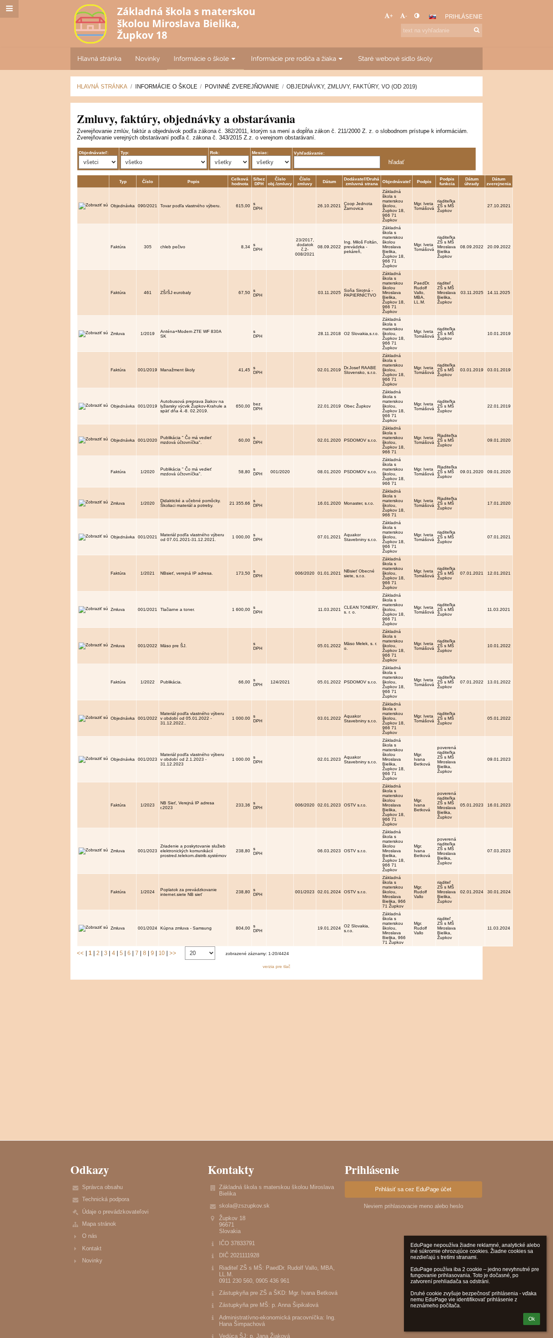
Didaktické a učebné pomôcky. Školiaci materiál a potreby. (190, 503)
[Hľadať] (477, 30)
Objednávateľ (396, 181)
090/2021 (147, 205)
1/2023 (147, 805)
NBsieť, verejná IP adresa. (186, 573)
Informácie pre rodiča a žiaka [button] (293, 58)
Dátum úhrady (471, 181)
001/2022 (147, 645)
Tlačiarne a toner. (177, 609)
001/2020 (147, 440)
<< (80, 953)
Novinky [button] (147, 58)
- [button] (406, 16)
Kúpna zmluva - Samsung (186, 928)
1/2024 (147, 891)
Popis (194, 181)
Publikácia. (171, 682)
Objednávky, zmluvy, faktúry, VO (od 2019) (351, 86)
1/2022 (147, 682)
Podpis (424, 181)
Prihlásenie (464, 16)
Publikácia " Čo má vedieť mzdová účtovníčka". (186, 440)
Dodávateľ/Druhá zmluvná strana (361, 181)
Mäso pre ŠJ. (173, 645)
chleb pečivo (172, 246)
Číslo (147, 181)
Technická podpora (105, 1199)
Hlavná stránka (102, 86)
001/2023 (147, 759)
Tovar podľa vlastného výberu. (190, 205)
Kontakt (92, 1248)
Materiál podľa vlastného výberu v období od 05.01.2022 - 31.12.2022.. (192, 718)
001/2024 (147, 928)
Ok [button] (531, 1319)
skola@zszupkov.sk (244, 1205)
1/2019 (147, 333)
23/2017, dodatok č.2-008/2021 (305, 246)
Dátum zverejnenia (498, 181)
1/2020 (147, 471)
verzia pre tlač (276, 966)
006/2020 (305, 573)
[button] (416, 15)
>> (172, 953)
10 (162, 953)
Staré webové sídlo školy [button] (395, 58)
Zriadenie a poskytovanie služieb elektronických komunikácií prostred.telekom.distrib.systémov (193, 851)
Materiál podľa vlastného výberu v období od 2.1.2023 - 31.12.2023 (192, 759)
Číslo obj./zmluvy (280, 181)
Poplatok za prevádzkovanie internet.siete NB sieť (188, 892)
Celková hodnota (239, 181)
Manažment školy (177, 369)
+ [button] (391, 16)
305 (148, 246)
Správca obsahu (102, 1187)
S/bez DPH (259, 181)
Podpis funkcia (447, 181)
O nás (89, 1236)
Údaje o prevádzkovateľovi (115, 1211)
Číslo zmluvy (304, 181)
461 (148, 292)
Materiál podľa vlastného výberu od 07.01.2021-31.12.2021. (192, 537)
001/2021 (147, 537)
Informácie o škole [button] (201, 58)
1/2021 (147, 573)
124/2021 (280, 682)
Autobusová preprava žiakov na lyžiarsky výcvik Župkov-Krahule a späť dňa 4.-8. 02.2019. (193, 406)
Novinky (92, 1260)
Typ (123, 181)
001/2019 (147, 369)
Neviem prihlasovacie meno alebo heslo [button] (413, 1206)
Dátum (329, 181)
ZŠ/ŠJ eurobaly (175, 292)
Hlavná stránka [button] (99, 58)
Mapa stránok (99, 1224)
